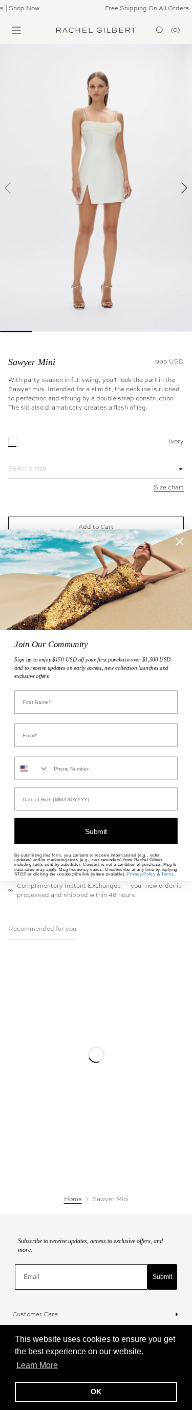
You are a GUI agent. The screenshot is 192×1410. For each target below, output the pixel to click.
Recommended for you (42, 929)
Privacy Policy (141, 874)
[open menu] (16, 30)
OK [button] (96, 1391)
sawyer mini (31, 362)
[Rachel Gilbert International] (96, 30)
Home (73, 1199)
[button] (8, 188)
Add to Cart (96, 527)
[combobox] (32, 768)
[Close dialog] (180, 541)
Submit (162, 1276)
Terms (167, 874)
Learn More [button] (37, 1365)
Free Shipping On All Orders (139, 8)
